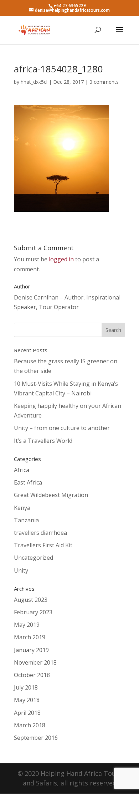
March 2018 (29, 725)
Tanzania (26, 520)
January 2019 (31, 650)
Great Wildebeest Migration (51, 495)
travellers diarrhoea (40, 533)
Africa (21, 470)
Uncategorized (33, 558)
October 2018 (32, 675)
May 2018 (27, 700)
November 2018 (35, 662)
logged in (61, 259)
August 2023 (30, 600)
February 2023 (33, 612)
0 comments (104, 81)
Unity (21, 570)
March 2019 (29, 637)
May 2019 (27, 625)
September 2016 (36, 738)
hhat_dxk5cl (34, 81)
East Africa (28, 482)
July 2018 (26, 687)
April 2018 (27, 713)
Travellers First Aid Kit (43, 545)
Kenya (22, 508)
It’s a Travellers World (43, 441)
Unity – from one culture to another (62, 428)
